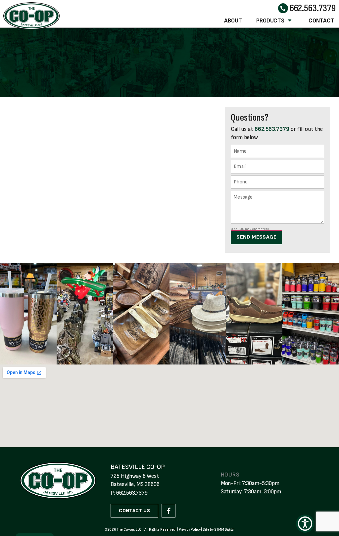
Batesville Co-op (138, 467)
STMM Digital (224, 529)
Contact (321, 20)
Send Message (256, 237)
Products (270, 20)
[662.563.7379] (283, 8)
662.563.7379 (313, 8)
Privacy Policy (189, 529)
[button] (305, 524)
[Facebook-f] (168, 511)
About (233, 20)
